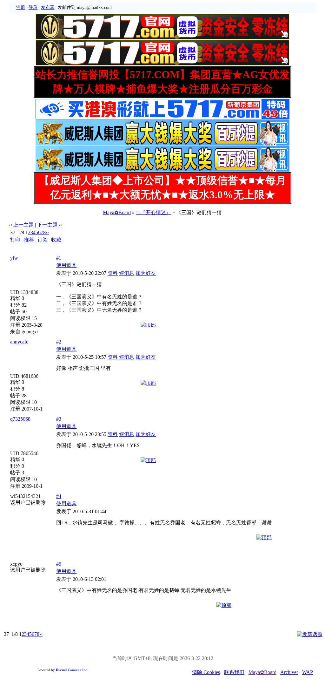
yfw (14, 258)
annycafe (19, 341)
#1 (58, 258)
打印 (15, 239)
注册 (20, 7)
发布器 (47, 7)
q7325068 (20, 419)
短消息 (126, 273)
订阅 (42, 239)
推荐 (29, 239)
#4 (58, 496)
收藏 (56, 239)
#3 (58, 419)
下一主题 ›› (49, 225)
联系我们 (234, 672)
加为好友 (146, 273)
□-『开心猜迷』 (153, 212)
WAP (307, 672)
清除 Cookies (206, 672)
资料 (113, 273)
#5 (58, 564)
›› (47, 232)
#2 (58, 341)
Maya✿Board (117, 212)
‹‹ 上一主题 (21, 225)
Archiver (289, 672)
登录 (33, 7)
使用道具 (66, 265)
